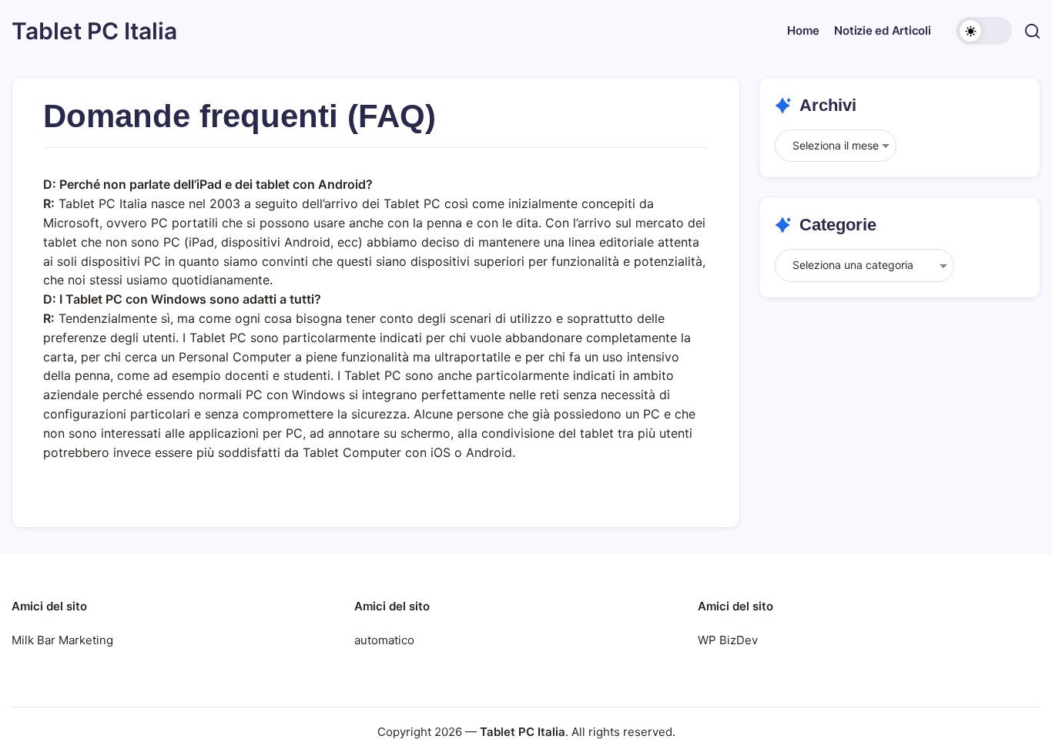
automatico (384, 640)
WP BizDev (728, 640)
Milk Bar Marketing (62, 640)
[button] (984, 31)
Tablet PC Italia (94, 31)
